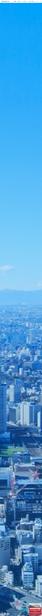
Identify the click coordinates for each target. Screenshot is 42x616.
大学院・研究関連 (31, 1)
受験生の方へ (20, 1)
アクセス (37, 1)
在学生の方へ (25, 1)
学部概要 (15, 1)
